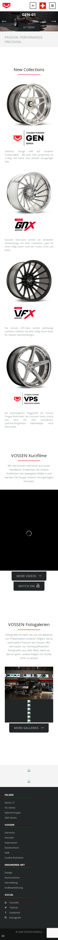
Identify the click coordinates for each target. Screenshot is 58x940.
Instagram (15, 917)
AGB (7, 852)
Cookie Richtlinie (14, 857)
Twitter (13, 907)
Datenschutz (12, 847)
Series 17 (10, 802)
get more (29, 27)
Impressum (11, 842)
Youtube (14, 902)
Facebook (14, 912)
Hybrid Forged (12, 812)
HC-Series (10, 807)
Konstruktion (12, 877)
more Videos (27, 576)
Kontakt (9, 837)
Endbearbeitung (14, 887)
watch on (26, 586)
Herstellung (11, 882)
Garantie (10, 832)
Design (8, 872)
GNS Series (11, 817)
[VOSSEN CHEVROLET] (29, 701)
